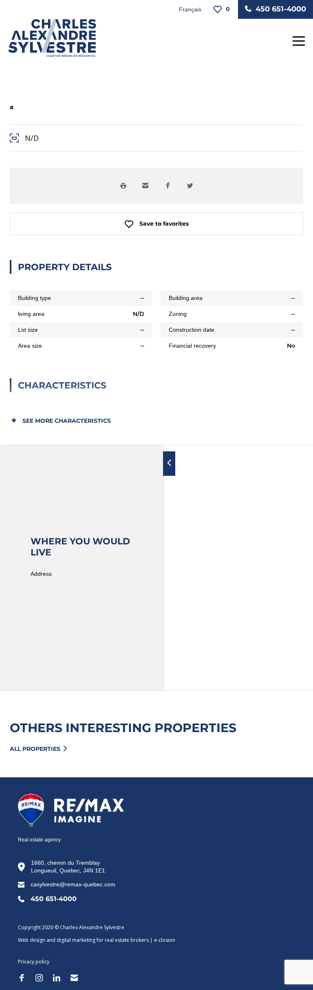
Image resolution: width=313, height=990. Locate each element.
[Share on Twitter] (190, 186)
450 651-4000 (281, 8)
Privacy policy (33, 961)
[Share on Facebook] (168, 186)
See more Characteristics (66, 420)
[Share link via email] (145, 186)
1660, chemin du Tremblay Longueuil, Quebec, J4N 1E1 (68, 866)
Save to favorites (164, 223)
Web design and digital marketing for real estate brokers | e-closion (96, 940)
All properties (35, 749)
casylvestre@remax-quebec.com (73, 884)
